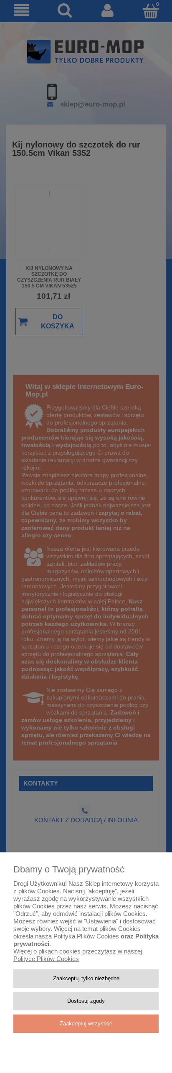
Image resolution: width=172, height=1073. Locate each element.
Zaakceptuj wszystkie (86, 1023)
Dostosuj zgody (86, 1001)
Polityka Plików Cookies (86, 936)
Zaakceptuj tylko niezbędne (86, 978)
